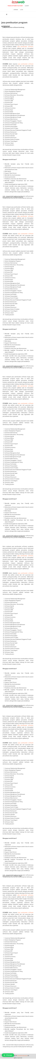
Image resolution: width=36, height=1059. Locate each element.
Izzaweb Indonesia (22, 1055)
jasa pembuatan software (25, 46)
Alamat (27, 5)
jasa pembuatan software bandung (13, 27)
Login (21, 9)
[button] (8, 1055)
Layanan (15, 9)
